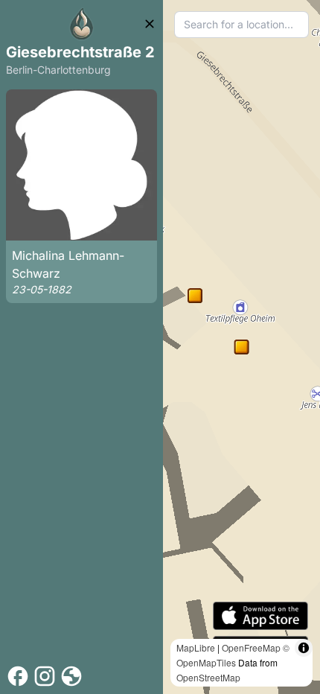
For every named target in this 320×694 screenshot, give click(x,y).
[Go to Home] (82, 24)
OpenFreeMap (251, 647)
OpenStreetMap (208, 677)
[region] (241, 347)
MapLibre (195, 647)
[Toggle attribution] (304, 648)
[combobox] (241, 24)
